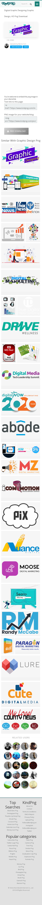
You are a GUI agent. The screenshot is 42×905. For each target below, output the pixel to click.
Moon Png (29, 851)
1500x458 (6, 387)
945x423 (5, 555)
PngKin (12, 854)
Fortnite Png (29, 859)
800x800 (5, 473)
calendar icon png (12, 827)
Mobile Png (13, 857)
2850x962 (6, 340)
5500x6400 (6, 652)
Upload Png (29, 820)
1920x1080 (6, 267)
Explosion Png (29, 857)
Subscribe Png (13, 840)
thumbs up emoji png (12, 816)
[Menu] (37, 3)
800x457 (5, 705)
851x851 (5, 528)
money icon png (12, 830)
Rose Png (12, 848)
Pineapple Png (21, 872)
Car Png (21, 867)
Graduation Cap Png (29, 854)
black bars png (12, 811)
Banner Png (21, 883)
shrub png (12, 819)
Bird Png (21, 869)
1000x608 (6, 414)
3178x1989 (6, 581)
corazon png (12, 822)
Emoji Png (21, 875)
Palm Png (29, 840)
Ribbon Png (13, 851)
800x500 (5, 167)
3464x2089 (6, 608)
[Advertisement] (21, 72)
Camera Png (29, 843)
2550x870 (6, 499)
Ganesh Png (21, 880)
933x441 (5, 194)
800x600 (5, 293)
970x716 (5, 440)
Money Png (21, 864)
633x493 (5, 240)
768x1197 (6, 314)
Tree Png (29, 845)
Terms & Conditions (29, 812)
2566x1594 (6, 635)
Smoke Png (29, 848)
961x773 (21, 361)
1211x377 (6, 220)
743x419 (5, 732)
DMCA (25, 47)
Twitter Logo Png (12, 843)
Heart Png (12, 859)
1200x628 (20, 652)
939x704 (30, 240)
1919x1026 (22, 457)
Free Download (17, 131)
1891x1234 (24, 473)
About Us (29, 806)
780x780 (5, 457)
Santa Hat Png (13, 845)
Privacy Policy (29, 817)
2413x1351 (6, 679)
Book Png (21, 878)
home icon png (12, 824)
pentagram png (12, 813)
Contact (29, 809)
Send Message (16, 47)
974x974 (5, 361)
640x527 (21, 314)
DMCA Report (29, 814)
